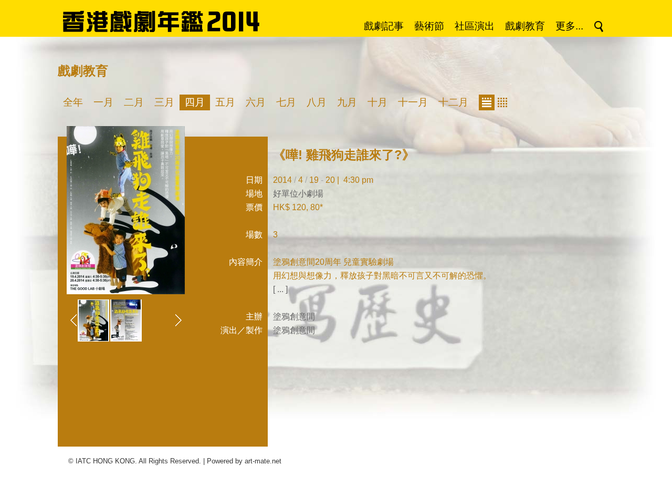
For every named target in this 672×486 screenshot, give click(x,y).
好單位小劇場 (298, 193)
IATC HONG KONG (105, 461)
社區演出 (475, 26)
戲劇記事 (384, 26)
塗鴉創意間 (294, 316)
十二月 (453, 102)
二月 (134, 102)
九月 (347, 102)
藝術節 (429, 26)
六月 (256, 102)
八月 (317, 102)
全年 (73, 102)
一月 (103, 102)
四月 (195, 102)
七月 (286, 102)
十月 (377, 102)
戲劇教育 (525, 26)
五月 (225, 102)
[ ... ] (280, 289)
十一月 (413, 102)
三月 (164, 102)
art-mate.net (263, 461)
